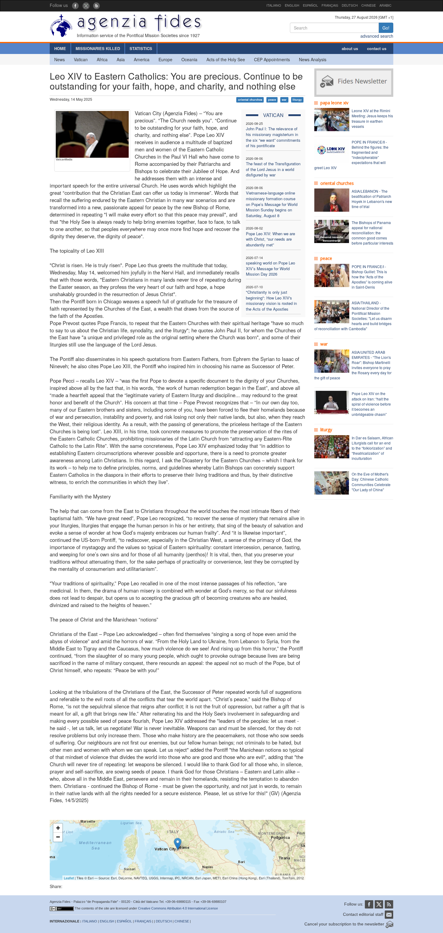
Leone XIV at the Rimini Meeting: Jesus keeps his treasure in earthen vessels (372, 118)
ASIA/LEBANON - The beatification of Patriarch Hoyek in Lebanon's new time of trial (372, 198)
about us (350, 48)
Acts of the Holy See (225, 59)
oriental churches (250, 100)
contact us (376, 48)
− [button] (58, 837)
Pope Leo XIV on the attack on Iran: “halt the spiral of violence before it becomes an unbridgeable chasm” (371, 404)
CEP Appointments (272, 59)
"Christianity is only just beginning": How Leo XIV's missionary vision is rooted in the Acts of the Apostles (271, 300)
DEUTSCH (350, 5)
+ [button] (58, 828)
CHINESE (368, 5)
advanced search (376, 36)
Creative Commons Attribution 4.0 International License (178, 908)
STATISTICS (141, 48)
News (59, 59)
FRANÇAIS (330, 5)
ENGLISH (292, 5)
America (141, 59)
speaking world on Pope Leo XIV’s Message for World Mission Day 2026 (270, 268)
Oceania (189, 59)
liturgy (297, 100)
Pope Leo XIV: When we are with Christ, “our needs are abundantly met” (270, 239)
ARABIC (385, 5)
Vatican (81, 59)
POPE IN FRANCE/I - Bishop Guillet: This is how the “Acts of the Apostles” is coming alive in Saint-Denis (372, 277)
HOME (60, 48)
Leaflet (69, 877)
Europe (165, 59)
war (284, 100)
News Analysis (312, 59)
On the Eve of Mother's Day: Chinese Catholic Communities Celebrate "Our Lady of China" (371, 481)
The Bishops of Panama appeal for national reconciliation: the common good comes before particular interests (372, 233)
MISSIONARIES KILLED (98, 48)
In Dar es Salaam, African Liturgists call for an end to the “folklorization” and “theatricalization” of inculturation (372, 448)
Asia (121, 59)
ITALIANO (273, 5)
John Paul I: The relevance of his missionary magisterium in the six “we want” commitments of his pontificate (273, 137)
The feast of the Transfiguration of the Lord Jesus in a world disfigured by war (273, 169)
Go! (385, 28)
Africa (102, 59)
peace (272, 100)
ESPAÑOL (310, 5)
